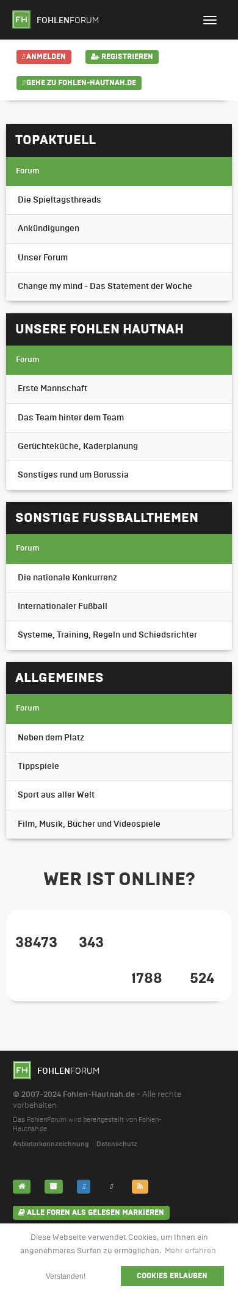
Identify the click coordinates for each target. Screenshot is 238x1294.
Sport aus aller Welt (56, 795)
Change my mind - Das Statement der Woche (105, 286)
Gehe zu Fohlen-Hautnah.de (80, 82)
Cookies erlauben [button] (172, 1275)
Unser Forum (43, 258)
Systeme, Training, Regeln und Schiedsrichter (107, 635)
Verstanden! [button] (65, 1276)
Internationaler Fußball (62, 606)
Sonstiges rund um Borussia (73, 475)
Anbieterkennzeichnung (50, 1144)
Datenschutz (116, 1144)
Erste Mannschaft (52, 388)
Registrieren (126, 56)
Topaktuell (55, 140)
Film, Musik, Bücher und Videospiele (89, 824)
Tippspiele (38, 766)
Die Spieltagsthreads (59, 200)
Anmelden (45, 56)
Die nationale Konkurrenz (67, 578)
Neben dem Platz (51, 738)
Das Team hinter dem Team (71, 418)
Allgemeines (59, 678)
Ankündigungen (48, 228)
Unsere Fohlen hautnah (99, 329)
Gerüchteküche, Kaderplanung (78, 446)
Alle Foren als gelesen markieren (94, 1212)
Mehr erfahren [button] (190, 1250)
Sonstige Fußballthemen (106, 518)
